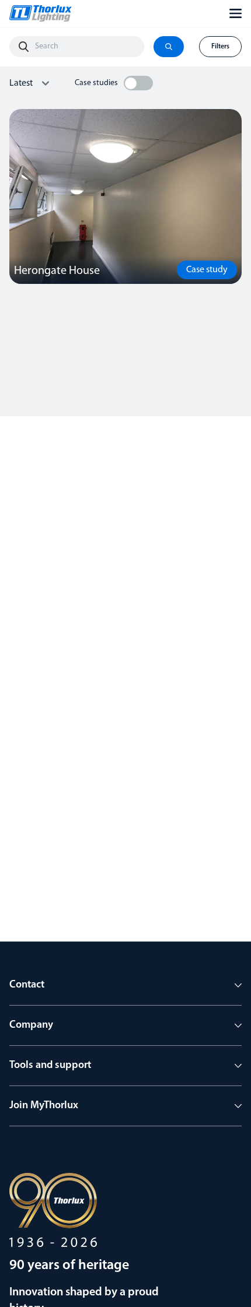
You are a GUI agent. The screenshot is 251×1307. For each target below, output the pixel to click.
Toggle (138, 83)
